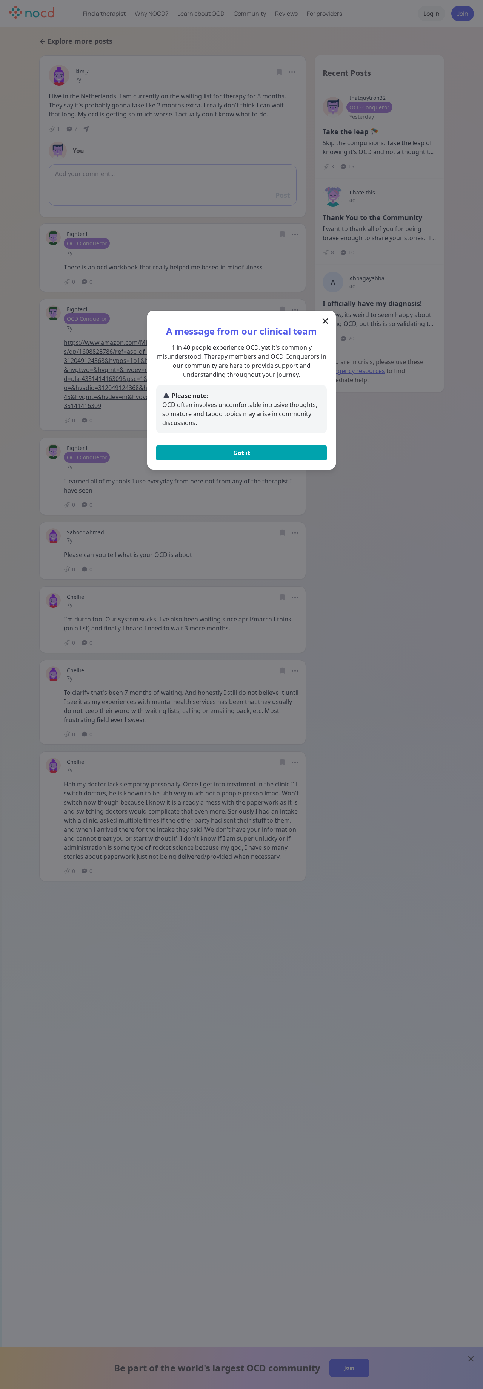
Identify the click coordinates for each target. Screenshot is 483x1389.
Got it (241, 453)
